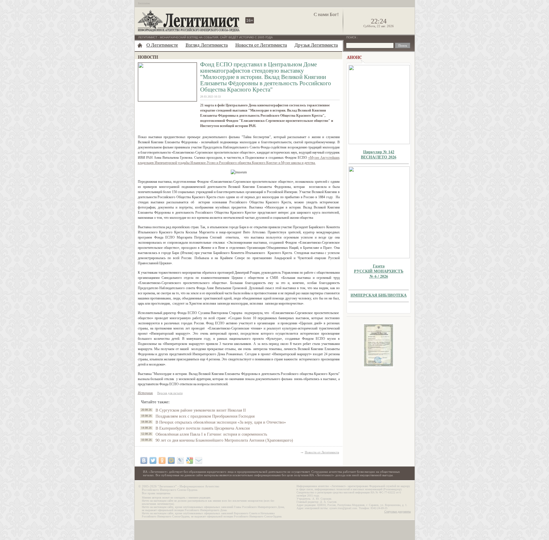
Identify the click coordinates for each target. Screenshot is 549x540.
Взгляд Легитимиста (207, 45)
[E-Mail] (198, 460)
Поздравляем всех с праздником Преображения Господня (205, 416)
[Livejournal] (180, 460)
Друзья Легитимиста (316, 45)
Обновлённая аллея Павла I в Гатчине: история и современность (211, 434)
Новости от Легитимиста (261, 45)
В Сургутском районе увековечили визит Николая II (201, 410)
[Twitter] (153, 460)
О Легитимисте (162, 45)
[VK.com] (143, 460)
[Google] (189, 460)
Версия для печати (170, 393)
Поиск (351, 37)
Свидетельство (378, 345)
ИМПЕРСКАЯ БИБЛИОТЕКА (379, 295)
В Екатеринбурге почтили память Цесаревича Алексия (203, 428)
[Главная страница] (139, 45)
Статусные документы (397, 511)
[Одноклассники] (162, 460)
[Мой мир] (171, 460)
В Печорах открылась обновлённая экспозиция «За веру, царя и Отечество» (221, 422)
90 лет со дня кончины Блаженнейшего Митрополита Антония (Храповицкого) (224, 440)
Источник (145, 393)
